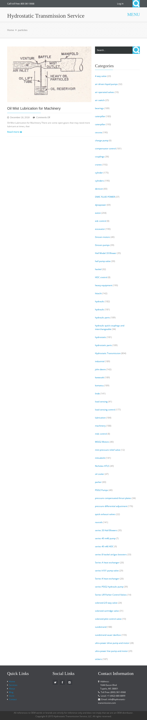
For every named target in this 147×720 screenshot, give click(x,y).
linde (97, 393)
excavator (100, 229)
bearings (99, 108)
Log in (120, 3)
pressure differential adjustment (111, 506)
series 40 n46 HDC (104, 546)
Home (10, 30)
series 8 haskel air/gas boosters (111, 554)
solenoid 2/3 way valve (106, 602)
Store (11, 695)
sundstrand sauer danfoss (108, 634)
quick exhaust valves (105, 514)
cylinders (99, 180)
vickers (98, 659)
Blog (11, 692)
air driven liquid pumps (106, 84)
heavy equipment (103, 285)
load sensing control (105, 409)
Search (136, 3)
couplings (100, 156)
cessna (98, 132)
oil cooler (99, 474)
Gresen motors (102, 237)
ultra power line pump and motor (111, 651)
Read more (13, 131)
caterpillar (100, 116)
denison (99, 188)
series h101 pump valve (107, 570)
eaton (98, 212)
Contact (13, 699)
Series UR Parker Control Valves (111, 594)
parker (98, 482)
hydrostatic (100, 337)
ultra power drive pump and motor (112, 643)
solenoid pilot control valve (108, 618)
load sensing (101, 401)
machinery (100, 425)
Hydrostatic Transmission (107, 353)
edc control (100, 220)
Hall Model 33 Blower (105, 253)
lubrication (100, 417)
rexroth (98, 522)
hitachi (98, 293)
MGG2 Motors (102, 441)
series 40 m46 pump (105, 538)
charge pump (101, 140)
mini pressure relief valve (107, 449)
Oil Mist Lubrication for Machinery (34, 108)
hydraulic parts (102, 317)
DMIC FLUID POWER (105, 196)
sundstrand (100, 626)
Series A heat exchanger (107, 562)
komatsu (99, 385)
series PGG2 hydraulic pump (109, 586)
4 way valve (100, 76)
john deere (100, 369)
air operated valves (104, 92)
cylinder (99, 172)
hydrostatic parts (103, 345)
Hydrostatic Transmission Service (45, 16)
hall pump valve (103, 261)
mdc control (101, 433)
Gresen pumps (102, 245)
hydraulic (99, 301)
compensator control (105, 148)
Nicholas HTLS (102, 465)
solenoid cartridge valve (107, 610)
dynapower (100, 204)
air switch (100, 100)
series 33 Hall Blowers (106, 530)
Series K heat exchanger (107, 578)
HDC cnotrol (101, 277)
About (12, 688)
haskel (98, 269)
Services (13, 685)
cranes (98, 164)
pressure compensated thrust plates (113, 498)
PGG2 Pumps (101, 490)
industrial (99, 361)
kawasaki (99, 377)
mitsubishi (100, 457)
